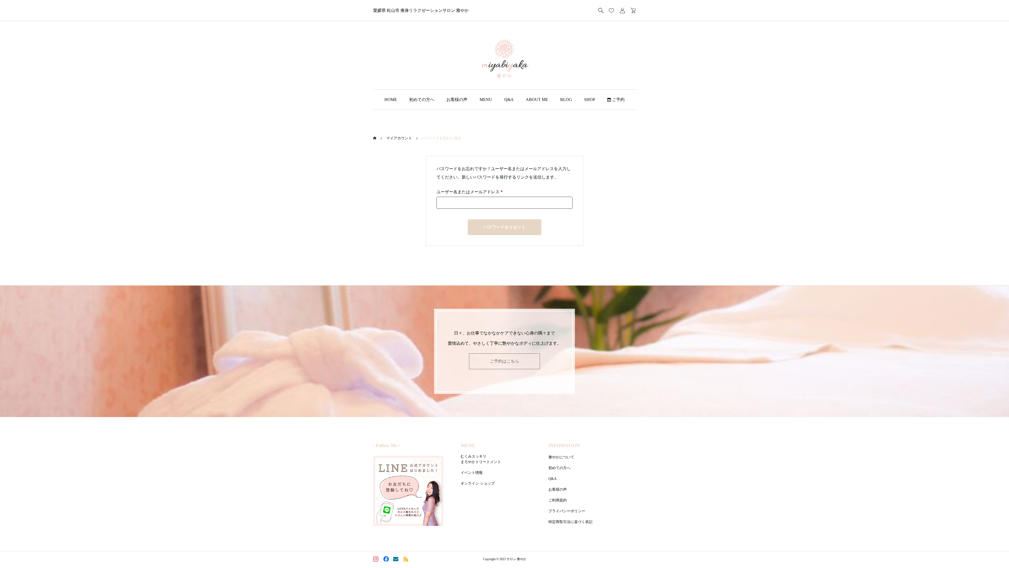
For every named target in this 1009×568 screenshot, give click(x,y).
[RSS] (406, 559)
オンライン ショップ (478, 483)
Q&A (509, 99)
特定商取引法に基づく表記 (570, 522)
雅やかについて (561, 457)
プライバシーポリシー (566, 511)
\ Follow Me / (386, 445)
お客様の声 (456, 99)
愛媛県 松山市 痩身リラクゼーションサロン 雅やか (421, 10)
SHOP (589, 99)
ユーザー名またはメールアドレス (471, 192)
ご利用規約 (557, 500)
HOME (390, 99)
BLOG (566, 99)
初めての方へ (421, 99)
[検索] (601, 10)
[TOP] (992, 551)
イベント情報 (472, 473)
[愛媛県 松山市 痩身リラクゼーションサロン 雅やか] (504, 59)
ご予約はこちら (504, 361)
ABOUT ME (537, 99)
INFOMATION (564, 445)
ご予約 (618, 99)
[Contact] (396, 559)
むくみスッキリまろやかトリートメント (481, 459)
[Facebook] (386, 559)
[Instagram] (376, 559)
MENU (486, 99)
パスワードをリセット (504, 227)
